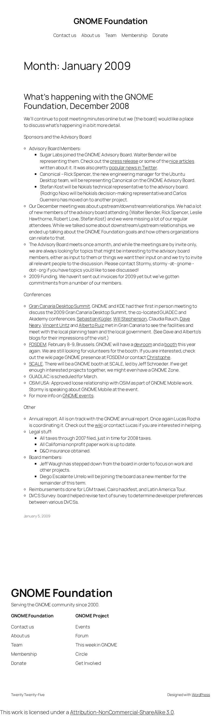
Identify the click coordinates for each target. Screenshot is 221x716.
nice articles (181, 161)
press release (124, 161)
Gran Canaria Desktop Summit (59, 306)
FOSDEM (37, 344)
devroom (143, 344)
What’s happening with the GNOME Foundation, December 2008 (88, 101)
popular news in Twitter (133, 167)
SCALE (36, 364)
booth (170, 344)
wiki (99, 425)
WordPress (201, 694)
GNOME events (78, 395)
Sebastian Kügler (94, 319)
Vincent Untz (56, 325)
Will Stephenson (130, 319)
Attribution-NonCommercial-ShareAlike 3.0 (122, 712)
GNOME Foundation (111, 20)
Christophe (158, 357)
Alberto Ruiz (91, 325)
